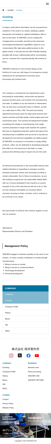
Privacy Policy (7, 403)
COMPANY (6, 363)
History (8, 313)
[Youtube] (37, 355)
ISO (6, 325)
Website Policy (8, 408)
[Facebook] (28, 355)
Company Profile (11, 307)
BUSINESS (32, 363)
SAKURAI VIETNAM (36, 380)
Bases (7, 319)
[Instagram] (11, 355)
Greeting (5, 367)
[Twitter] (19, 356)
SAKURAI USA (33, 376)
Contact (5, 399)
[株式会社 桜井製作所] (11, 3)
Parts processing (34, 372)
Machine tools (33, 367)
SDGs (7, 331)
